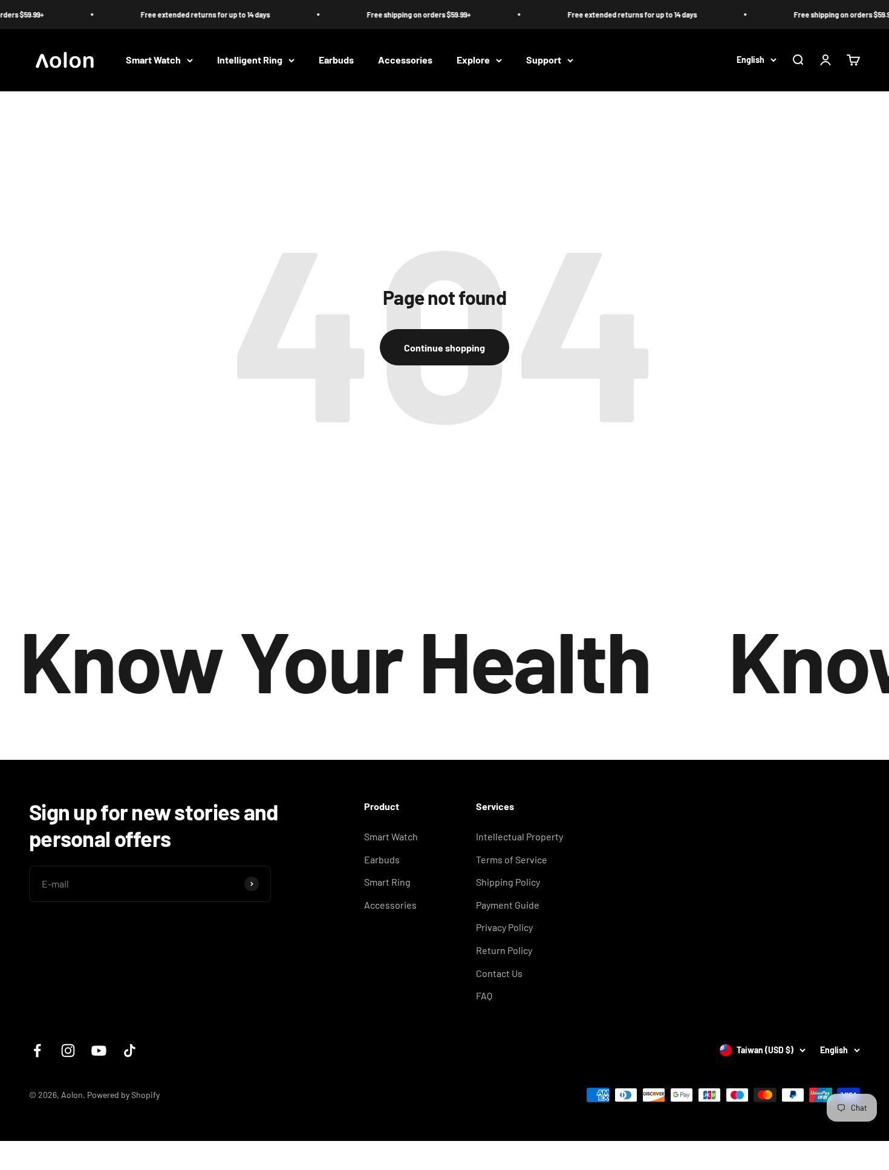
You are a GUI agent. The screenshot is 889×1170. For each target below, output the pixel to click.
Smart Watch (153, 60)
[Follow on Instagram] (68, 1050)
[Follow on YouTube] (99, 1050)
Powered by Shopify (123, 1095)
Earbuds (336, 60)
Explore (473, 60)
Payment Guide (507, 904)
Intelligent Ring (249, 60)
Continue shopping (444, 347)
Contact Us (499, 973)
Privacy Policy (504, 927)
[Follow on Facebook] (37, 1050)
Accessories (405, 60)
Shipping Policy (508, 881)
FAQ (484, 995)
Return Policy (504, 950)
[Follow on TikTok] (130, 1050)
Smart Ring (387, 881)
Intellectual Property (519, 836)
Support (543, 60)
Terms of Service (511, 859)
